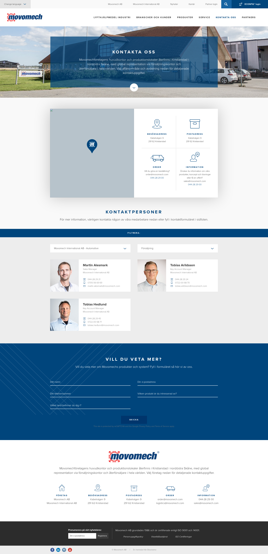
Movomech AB (62, 499)
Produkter (185, 17)
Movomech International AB (62, 503)
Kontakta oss (226, 17)
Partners (249, 17)
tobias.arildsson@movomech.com (191, 286)
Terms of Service (162, 426)
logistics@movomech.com (170, 503)
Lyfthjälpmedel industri (112, 17)
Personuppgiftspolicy (133, 536)
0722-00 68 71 (95, 322)
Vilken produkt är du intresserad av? (157, 393)
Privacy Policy (145, 426)
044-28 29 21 (94, 279)
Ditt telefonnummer (60, 393)
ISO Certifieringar (183, 536)
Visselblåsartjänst (159, 536)
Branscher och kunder (153, 17)
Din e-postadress (146, 382)
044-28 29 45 (94, 318)
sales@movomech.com (206, 503)
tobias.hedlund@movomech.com (103, 325)
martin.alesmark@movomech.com (104, 286)
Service (204, 17)
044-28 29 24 (181, 279)
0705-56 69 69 (95, 282)
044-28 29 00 (157, 177)
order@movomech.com (170, 499)
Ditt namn (55, 382)
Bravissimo (151, 550)
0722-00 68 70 (182, 282)
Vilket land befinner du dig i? (65, 405)
